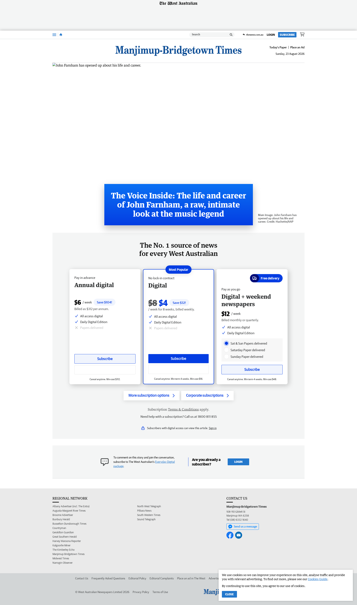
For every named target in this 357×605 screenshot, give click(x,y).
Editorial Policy (137, 578)
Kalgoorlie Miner (61, 545)
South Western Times (148, 515)
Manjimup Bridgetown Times (68, 554)
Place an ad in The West (191, 578)
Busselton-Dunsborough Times (69, 523)
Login (271, 34)
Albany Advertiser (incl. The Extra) (70, 506)
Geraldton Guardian (63, 532)
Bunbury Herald (61, 519)
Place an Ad (297, 47)
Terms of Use (160, 592)
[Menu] (54, 34)
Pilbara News (144, 510)
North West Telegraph (149, 506)
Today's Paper (278, 47)
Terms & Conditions (183, 409)
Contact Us (81, 578)
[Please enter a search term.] (231, 35)
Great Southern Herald (64, 536)
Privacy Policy (141, 592)
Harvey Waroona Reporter (66, 541)
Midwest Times (60, 558)
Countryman (59, 528)
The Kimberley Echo (63, 549)
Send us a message (245, 526)
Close (229, 594)
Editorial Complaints (162, 578)
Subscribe (287, 34)
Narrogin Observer (62, 562)
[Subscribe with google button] (178, 369)
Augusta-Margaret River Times (69, 510)
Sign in (213, 428)
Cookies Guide (317, 579)
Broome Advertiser (62, 515)
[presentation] (226, 343)
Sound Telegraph (146, 519)
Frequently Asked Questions (108, 578)
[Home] (61, 34)
